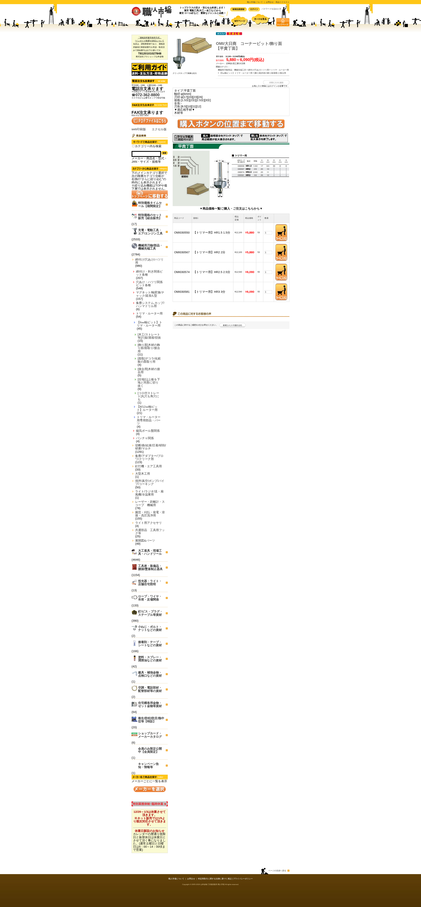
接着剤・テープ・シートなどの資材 (150, 643)
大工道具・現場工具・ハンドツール (150, 552)
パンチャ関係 (145, 438)
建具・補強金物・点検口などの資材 (150, 674)
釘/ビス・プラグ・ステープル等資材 (150, 613)
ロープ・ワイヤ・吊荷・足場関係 (150, 598)
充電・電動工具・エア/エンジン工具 (150, 231)
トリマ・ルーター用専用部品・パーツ (149, 420)
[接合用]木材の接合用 (149, 371)
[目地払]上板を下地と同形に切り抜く (149, 382)
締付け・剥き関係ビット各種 (149, 273)
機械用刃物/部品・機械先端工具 (150, 247)
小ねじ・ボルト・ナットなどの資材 (150, 628)
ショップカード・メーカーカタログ (150, 735)
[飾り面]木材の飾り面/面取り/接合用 (149, 348)
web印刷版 (139, 129)
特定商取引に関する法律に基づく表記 (215, 879)
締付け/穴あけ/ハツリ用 (149, 261)
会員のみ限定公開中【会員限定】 (150, 750)
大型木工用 (142, 473)
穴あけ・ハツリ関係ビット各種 (149, 284)
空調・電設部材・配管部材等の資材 (150, 689)
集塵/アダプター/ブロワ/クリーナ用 (149, 457)
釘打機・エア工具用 (148, 466)
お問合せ (191, 879)
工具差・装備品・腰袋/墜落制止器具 (150, 567)
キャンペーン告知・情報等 (148, 765)
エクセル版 (159, 129)
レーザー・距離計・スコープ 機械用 (150, 503)
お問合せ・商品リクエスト (277, 2)
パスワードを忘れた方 (271, 9)
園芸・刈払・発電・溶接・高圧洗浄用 (150, 514)
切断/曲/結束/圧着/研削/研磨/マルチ (150, 447)
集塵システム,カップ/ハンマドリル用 (150, 304)
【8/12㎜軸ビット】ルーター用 (147, 408)
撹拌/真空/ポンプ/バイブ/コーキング (149, 482)
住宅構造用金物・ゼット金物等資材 (150, 704)
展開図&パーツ (145, 540)
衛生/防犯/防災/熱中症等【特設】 (151, 720)
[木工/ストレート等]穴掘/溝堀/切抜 (149, 336)
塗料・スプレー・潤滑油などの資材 (150, 659)
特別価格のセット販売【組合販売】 (150, 216)
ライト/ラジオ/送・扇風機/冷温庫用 (149, 493)
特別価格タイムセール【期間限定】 (150, 204)
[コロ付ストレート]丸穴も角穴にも (148, 396)
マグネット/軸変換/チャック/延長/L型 (150, 294)
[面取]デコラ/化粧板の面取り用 (149, 360)
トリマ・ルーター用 (149, 313)
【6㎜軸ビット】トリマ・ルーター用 (149, 324)
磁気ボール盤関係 (148, 430)
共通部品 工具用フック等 (150, 532)
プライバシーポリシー (243, 879)
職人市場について (255, 2)
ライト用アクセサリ (148, 522)
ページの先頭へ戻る (277, 871)
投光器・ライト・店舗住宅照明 (150, 582)
